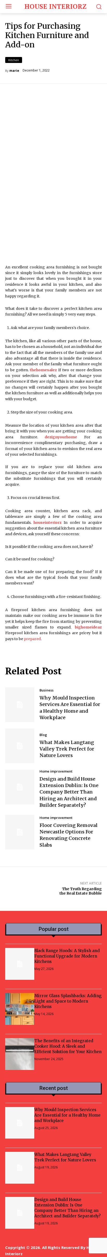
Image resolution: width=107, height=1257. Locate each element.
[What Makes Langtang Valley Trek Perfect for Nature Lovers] (19, 746)
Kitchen (13, 60)
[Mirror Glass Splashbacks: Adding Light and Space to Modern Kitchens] (19, 1009)
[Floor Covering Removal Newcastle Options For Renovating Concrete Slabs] (19, 832)
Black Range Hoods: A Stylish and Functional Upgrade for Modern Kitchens (67, 956)
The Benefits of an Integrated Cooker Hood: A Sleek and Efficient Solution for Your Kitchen (68, 1046)
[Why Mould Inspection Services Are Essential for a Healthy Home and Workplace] (19, 704)
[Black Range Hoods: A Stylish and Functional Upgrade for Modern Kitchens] (19, 964)
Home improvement (55, 771)
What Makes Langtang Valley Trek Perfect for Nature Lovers (66, 748)
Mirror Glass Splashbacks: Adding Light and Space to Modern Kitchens (68, 1001)
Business (46, 690)
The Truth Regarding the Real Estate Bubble (80, 891)
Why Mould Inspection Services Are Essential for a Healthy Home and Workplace (67, 1115)
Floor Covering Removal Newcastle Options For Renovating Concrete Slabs (68, 835)
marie (14, 70)
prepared (32, 639)
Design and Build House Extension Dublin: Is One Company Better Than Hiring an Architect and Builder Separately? (68, 792)
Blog (43, 735)
